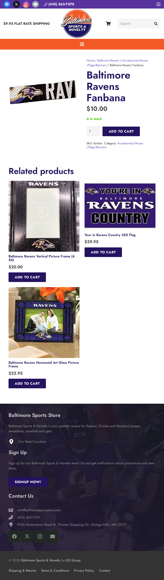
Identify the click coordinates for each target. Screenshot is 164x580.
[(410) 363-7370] (13, 517)
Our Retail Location (32, 441)
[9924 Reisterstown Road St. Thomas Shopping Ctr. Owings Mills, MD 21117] (13, 525)
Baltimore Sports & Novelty (40, 560)
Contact (104, 570)
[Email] (35, 4)
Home (90, 60)
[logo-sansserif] (77, 24)
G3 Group (73, 560)
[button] (158, 4)
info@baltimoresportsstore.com (39, 510)
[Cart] (108, 24)
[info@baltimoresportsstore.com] (13, 510)
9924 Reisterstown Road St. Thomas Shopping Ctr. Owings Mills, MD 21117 (71, 524)
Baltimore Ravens (108, 60)
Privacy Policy (84, 570)
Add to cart (121, 131)
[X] (16, 4)
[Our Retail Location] (13, 441)
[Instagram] (26, 4)
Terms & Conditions (55, 570)
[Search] (156, 24)
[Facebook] (6, 4)
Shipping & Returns (22, 570)
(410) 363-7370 (28, 517)
